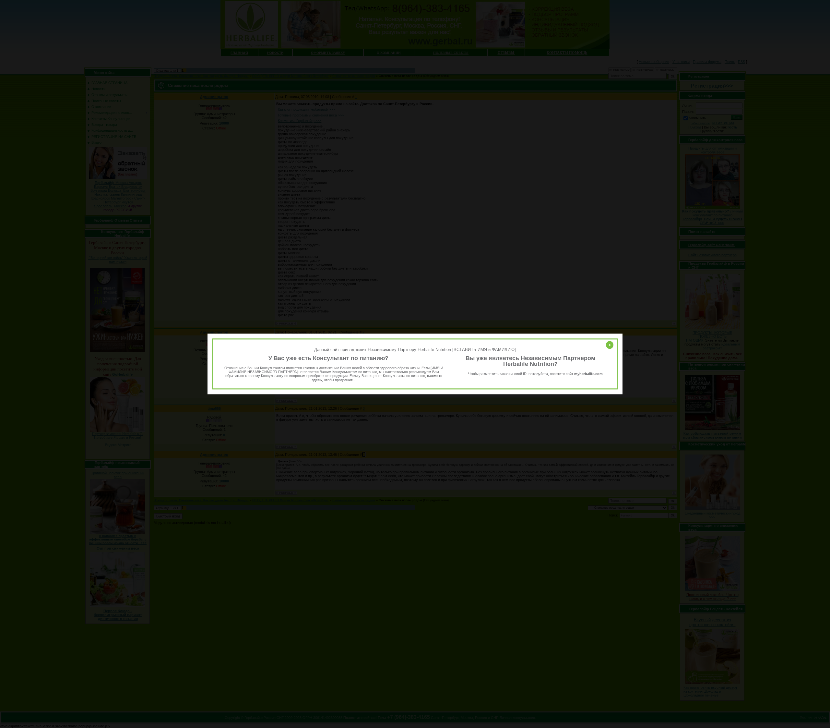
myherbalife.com (588, 374)
